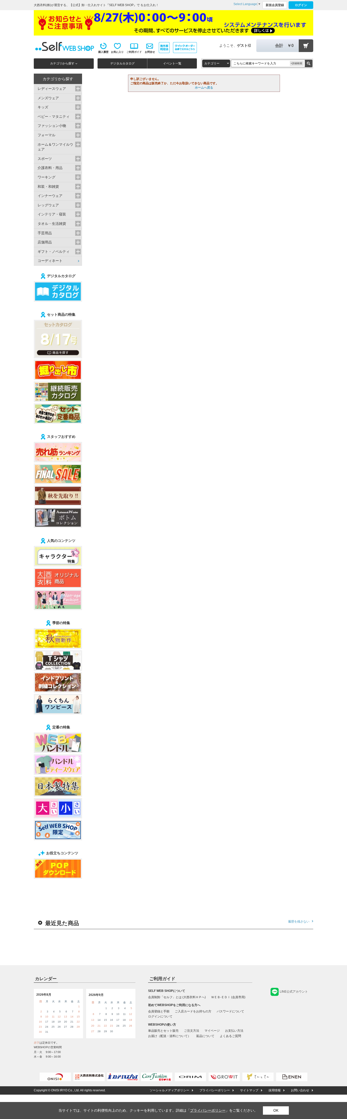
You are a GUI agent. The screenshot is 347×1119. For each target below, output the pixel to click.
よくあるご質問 (230, 1036)
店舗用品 (45, 242)
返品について (205, 1036)
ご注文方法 (191, 1030)
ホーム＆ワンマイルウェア (55, 147)
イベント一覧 (172, 63)
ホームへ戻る (204, 87)
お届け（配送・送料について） (169, 1036)
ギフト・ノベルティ (54, 251)
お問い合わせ (300, 1090)
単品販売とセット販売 (163, 1030)
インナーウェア (50, 196)
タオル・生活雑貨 (52, 224)
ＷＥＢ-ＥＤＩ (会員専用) (228, 997)
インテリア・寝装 (52, 214)
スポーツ (45, 159)
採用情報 (275, 1090)
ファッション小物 (52, 126)
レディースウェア (52, 89)
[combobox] (216, 63)
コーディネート (50, 261)
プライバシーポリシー (214, 1090)
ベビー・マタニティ (54, 116)
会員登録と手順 (158, 1011)
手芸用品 (45, 233)
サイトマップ (249, 1090)
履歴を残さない (298, 921)
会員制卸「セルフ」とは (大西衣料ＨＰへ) (177, 997)
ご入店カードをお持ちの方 (193, 1011)
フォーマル (46, 135)
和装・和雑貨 (48, 187)
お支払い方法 (234, 1030)
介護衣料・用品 (50, 168)
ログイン (301, 5)
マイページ (212, 1030)
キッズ (43, 107)
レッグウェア (48, 205)
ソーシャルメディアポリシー (169, 1090)
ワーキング (46, 177)
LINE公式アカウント (294, 991)
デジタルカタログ (122, 63)
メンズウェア (48, 98)
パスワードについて (230, 1011)
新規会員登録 (275, 5)
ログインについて (160, 1016)
